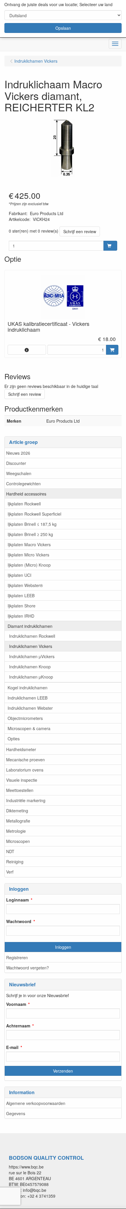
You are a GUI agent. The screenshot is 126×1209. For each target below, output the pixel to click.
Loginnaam (17, 900)
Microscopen (18, 841)
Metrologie (16, 831)
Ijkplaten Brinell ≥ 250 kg (30, 534)
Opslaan (63, 28)
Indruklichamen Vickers (30, 646)
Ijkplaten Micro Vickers (28, 555)
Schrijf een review (79, 231)
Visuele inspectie (21, 780)
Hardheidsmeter (21, 749)
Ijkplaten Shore (21, 606)
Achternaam (18, 1026)
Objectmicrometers (25, 718)
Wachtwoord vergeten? (27, 968)
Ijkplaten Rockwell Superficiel (34, 514)
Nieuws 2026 (18, 453)
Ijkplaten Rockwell (24, 504)
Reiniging (14, 861)
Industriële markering (25, 800)
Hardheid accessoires (26, 494)
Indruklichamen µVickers (32, 656)
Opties (14, 738)
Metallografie (18, 821)
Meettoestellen (19, 790)
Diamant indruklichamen (30, 626)
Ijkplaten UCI (19, 575)
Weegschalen (18, 473)
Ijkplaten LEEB (21, 595)
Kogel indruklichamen (27, 687)
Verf (9, 872)
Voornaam (16, 1004)
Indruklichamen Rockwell (32, 636)
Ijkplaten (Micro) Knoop (29, 565)
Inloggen (63, 947)
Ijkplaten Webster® (25, 585)
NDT (10, 851)
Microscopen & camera (29, 728)
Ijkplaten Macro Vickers (29, 544)
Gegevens (15, 1113)
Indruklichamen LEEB (27, 698)
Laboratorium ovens (24, 770)
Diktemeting (17, 810)
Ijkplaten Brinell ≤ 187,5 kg (32, 524)
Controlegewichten (23, 483)
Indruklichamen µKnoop (31, 677)
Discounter (16, 463)
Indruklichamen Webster (30, 708)
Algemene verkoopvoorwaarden (35, 1103)
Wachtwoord (18, 921)
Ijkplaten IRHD (21, 616)
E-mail (12, 1047)
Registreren (17, 957)
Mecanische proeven (25, 759)
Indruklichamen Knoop (30, 666)
